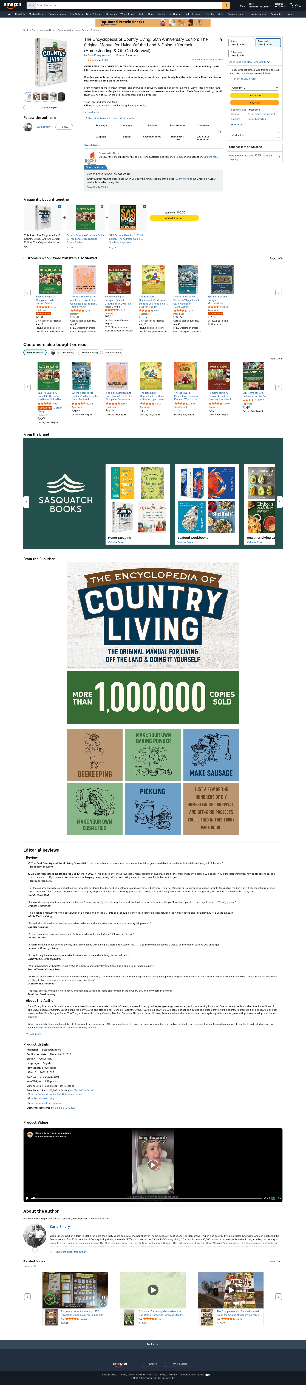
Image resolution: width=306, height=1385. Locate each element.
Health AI (20, 14)
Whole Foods (127, 14)
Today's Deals (146, 14)
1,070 (226, 403)
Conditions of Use (108, 1374)
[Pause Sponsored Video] (103, 1298)
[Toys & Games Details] (267, 14)
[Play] (26, 1198)
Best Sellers (76, 14)
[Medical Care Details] (45, 14)
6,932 (260, 400)
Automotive (277, 14)
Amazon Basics (57, 14)
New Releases (94, 14)
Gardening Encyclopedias (48, 1103)
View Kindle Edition (98, 187)
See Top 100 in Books (81, 1090)
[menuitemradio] (273, 1198)
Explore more (211, 156)
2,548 (192, 403)
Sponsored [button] (28, 1266)
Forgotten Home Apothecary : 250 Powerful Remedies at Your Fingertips (82, 1313)
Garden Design (50, 409)
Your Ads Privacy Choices (191, 1374)
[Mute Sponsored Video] (103, 1304)
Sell (187, 14)
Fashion (196, 14)
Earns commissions (61, 1132)
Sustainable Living (44, 1098)
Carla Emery (94, 55)
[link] (85, 217)
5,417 (55, 403)
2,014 (90, 403)
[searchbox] (129, 5)
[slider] (146, 1198)
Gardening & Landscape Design (73, 30)
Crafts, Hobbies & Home (43, 30)
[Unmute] (279, 1198)
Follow (64, 126)
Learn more (182, 178)
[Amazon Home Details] (246, 14)
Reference (96, 30)
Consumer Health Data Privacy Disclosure (156, 1374)
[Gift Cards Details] (181, 14)
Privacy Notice (127, 1374)
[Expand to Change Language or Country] (244, 6)
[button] (8, 14)
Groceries (111, 14)
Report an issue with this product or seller (111, 118)
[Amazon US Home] (120, 1365)
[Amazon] (13, 5)
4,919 (158, 403)
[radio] (241, 42)
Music (221, 14)
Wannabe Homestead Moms (51, 1136)
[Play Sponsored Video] (153, 1290)
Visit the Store (116, 542)
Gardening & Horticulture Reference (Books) (58, 1094)
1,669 (124, 403)
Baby (289, 14)
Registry (209, 14)
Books (161, 14)
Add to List (238, 135)
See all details (92, 145)
